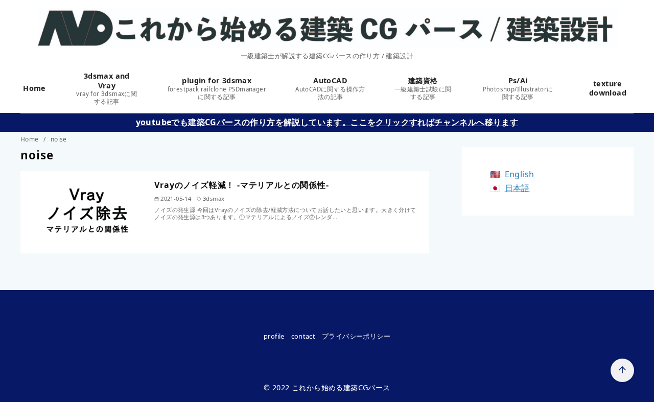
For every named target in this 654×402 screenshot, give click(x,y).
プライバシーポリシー (356, 336)
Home (36, 88)
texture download (607, 88)
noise (59, 139)
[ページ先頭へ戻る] (622, 370)
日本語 (517, 188)
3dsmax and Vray (106, 88)
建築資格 (423, 88)
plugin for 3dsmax (217, 88)
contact (303, 336)
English (519, 174)
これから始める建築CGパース (341, 387)
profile (274, 336)
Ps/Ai (518, 88)
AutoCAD (330, 88)
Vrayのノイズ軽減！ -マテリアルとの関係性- (241, 185)
